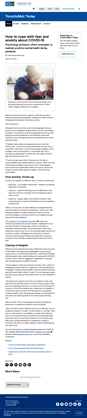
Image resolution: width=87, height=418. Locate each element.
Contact (46, 24)
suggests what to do (24, 334)
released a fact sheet (44, 332)
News (8, 24)
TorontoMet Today (20, 16)
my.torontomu (68, 9)
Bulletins (25, 24)
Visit (50, 9)
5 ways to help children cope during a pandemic (27, 345)
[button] (33, 9)
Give (57, 9)
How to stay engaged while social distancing (25, 348)
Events (16, 24)
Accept (79, 413)
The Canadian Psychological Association (22, 221)
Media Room (36, 24)
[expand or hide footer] (80, 397)
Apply (41, 9)
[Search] (29, 4)
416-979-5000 (11, 405)
